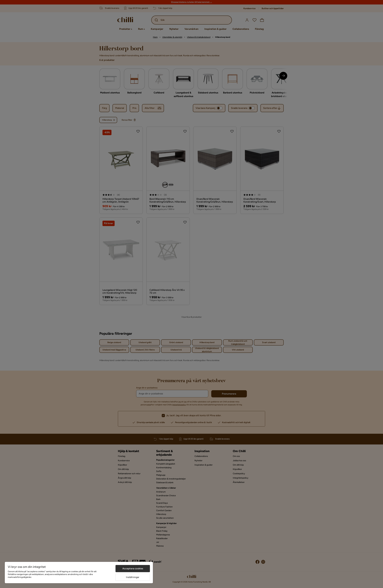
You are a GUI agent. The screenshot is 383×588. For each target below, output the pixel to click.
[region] (79, 572)
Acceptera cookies (132, 568)
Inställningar (132, 577)
